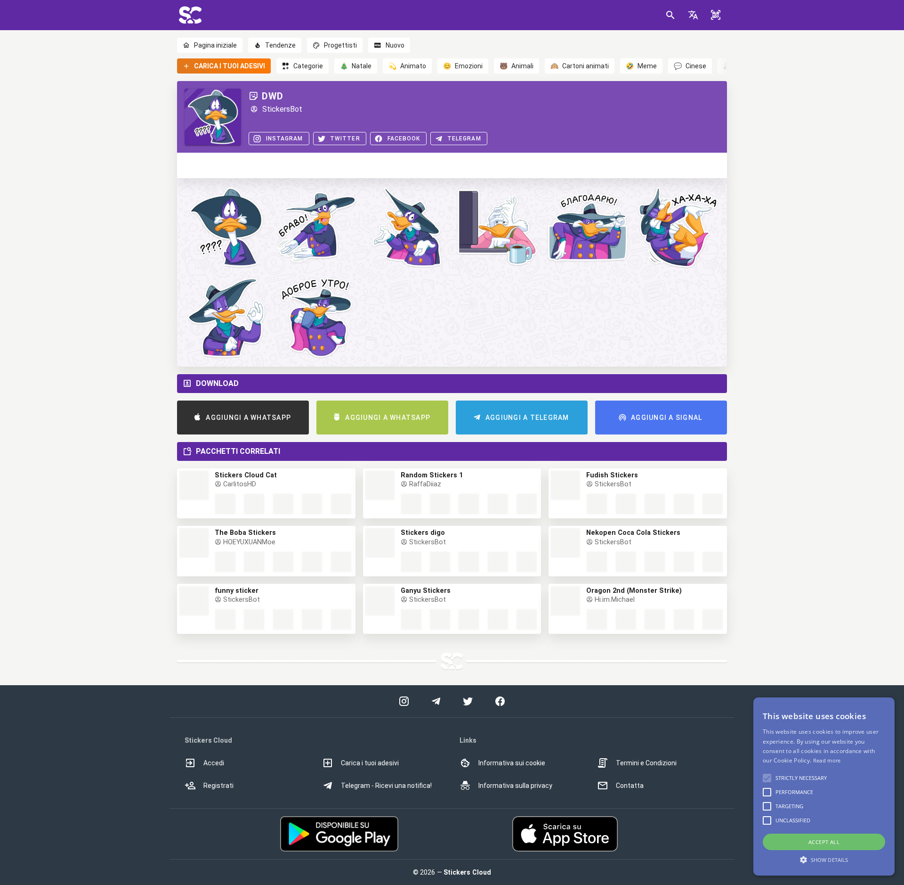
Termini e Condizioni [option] (646, 763)
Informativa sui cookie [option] (511, 763)
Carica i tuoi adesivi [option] (370, 763)
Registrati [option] (218, 785)
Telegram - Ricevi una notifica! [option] (386, 785)
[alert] (824, 786)
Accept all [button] (823, 841)
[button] (693, 15)
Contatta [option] (630, 785)
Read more (827, 760)
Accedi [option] (213, 763)
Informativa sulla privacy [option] (515, 785)
